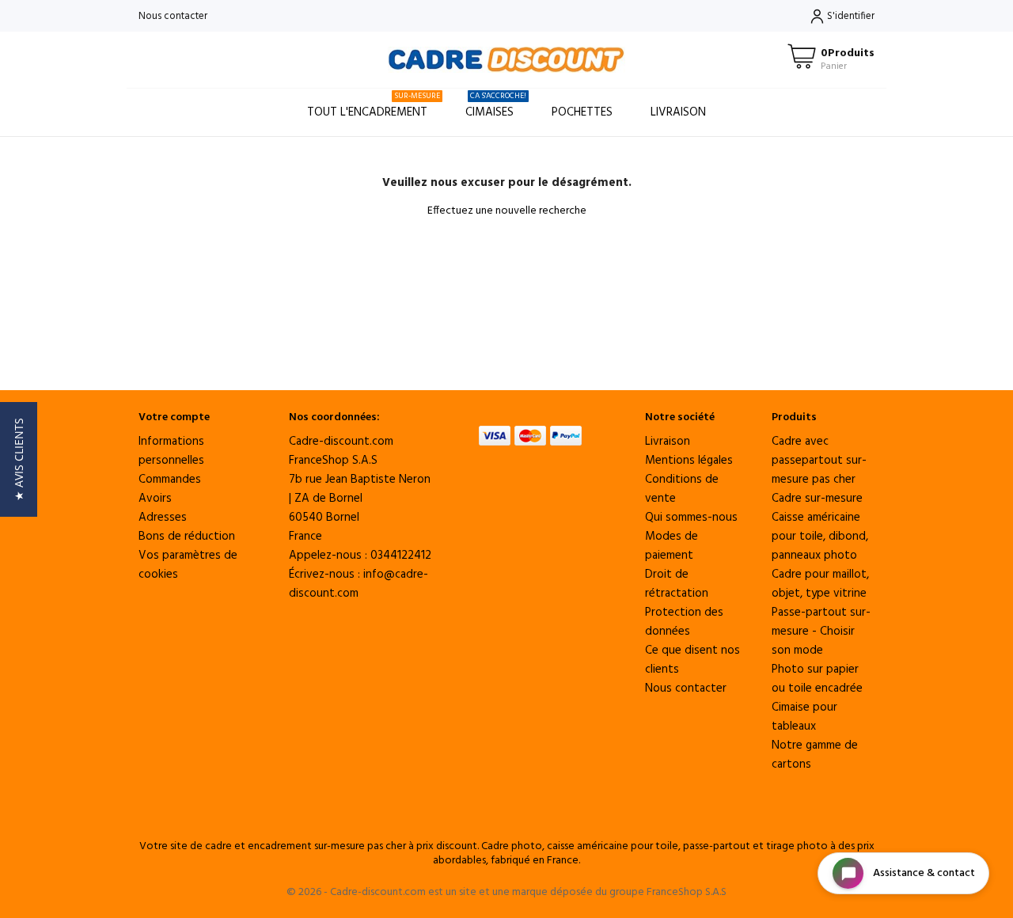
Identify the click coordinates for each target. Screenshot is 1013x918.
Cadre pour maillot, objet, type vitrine (820, 584)
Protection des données (684, 622)
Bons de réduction (186, 536)
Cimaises (495, 105)
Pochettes (582, 112)
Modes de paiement (671, 546)
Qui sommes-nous (691, 517)
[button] (18, 459)
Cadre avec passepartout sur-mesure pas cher (819, 460)
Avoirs (155, 498)
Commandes (169, 479)
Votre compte (174, 417)
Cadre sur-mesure (817, 498)
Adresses (162, 517)
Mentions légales (689, 460)
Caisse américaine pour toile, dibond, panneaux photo (820, 536)
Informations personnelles (171, 451)
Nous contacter (172, 16)
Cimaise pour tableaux (804, 717)
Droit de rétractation (676, 584)
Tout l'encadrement (373, 105)
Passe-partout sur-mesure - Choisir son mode (821, 631)
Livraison (678, 112)
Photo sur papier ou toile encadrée (817, 679)
